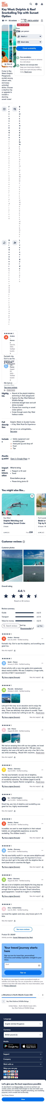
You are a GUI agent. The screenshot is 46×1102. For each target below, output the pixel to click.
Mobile (6, 1041)
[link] (18, 514)
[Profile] (42, 4)
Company (7, 1059)
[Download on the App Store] (29, 1047)
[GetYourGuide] (5, 4)
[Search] (31, 4)
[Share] (42, 20)
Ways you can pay (10, 1068)
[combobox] (27, 628)
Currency (7, 1030)
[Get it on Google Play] (11, 1047)
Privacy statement (10, 986)
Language (7, 1019)
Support (6, 1054)
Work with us (8, 1064)
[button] (9, 20)
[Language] (36, 4)
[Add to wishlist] (32, 496)
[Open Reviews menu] (42, 638)
